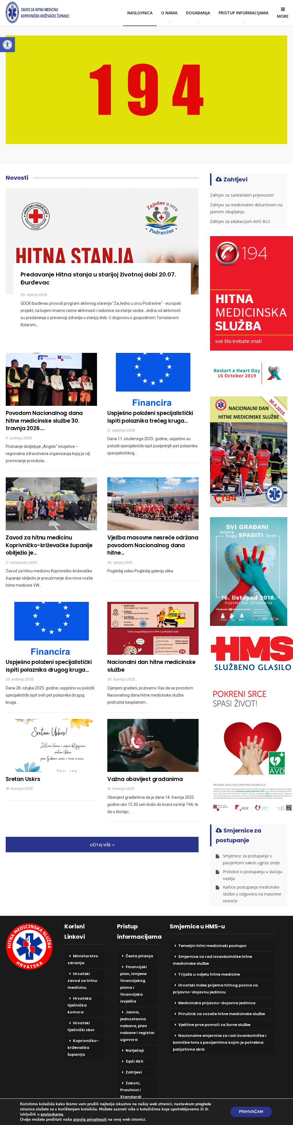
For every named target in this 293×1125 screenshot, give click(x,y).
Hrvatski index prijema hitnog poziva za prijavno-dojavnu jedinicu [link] (215, 988)
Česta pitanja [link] (139, 956)
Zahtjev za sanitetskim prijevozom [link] (242, 195)
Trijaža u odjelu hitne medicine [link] (209, 974)
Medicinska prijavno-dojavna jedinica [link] (217, 1003)
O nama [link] (169, 12)
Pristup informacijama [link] (243, 12)
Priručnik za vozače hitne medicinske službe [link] (221, 1014)
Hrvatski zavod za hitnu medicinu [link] (82, 980)
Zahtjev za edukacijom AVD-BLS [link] (240, 221)
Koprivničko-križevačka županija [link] (83, 1047)
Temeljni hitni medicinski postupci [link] (212, 945)
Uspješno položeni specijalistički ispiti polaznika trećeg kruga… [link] (150, 417)
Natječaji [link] (135, 1050)
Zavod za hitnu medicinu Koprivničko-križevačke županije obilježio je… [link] (49, 545)
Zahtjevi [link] (134, 1072)
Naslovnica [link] (140, 12)
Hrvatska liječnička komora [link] (80, 1005)
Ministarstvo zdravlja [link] (83, 959)
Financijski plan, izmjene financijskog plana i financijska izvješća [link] (133, 984)
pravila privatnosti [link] (90, 1119)
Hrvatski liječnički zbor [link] (81, 1026)
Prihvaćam (251, 1111)
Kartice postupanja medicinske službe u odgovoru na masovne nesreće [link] (252, 893)
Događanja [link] (198, 12)
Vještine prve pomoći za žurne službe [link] (214, 1024)
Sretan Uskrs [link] (23, 779)
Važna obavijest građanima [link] (145, 779)
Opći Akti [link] (134, 1061)
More (283, 16)
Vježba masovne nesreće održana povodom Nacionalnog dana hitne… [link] (152, 545)
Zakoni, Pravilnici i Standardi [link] (130, 1090)
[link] (7, 44)
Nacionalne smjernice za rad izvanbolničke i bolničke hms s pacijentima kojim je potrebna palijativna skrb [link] (219, 1042)
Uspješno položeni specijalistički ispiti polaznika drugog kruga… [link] (49, 666)
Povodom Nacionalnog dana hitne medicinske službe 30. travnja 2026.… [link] (44, 420)
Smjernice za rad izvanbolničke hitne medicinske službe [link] (212, 960)
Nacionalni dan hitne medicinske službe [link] (151, 666)
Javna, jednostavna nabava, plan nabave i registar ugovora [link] (137, 1025)
